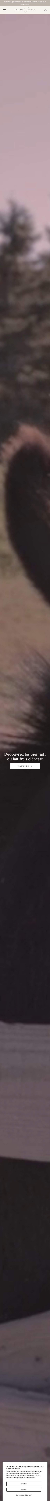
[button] (4, 10)
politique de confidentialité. (26, 1477)
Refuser (23, 1489)
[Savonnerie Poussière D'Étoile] (25, 10)
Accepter (24, 1483)
